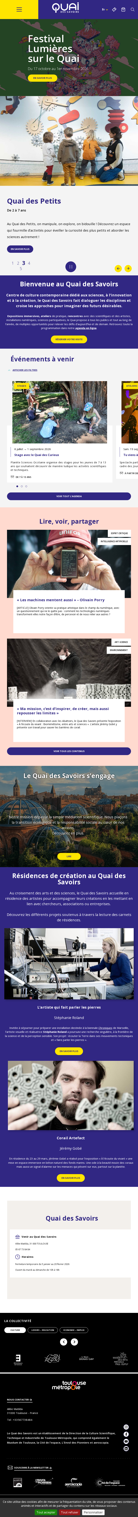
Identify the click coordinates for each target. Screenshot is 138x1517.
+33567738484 (22, 1419)
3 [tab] (23, 263)
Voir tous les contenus (69, 751)
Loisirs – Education (42, 1330)
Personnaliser (93, 1512)
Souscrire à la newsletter (31, 1467)
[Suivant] (128, 268)
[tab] (17, 486)
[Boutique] (123, 9)
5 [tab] (21, 268)
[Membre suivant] (74, 1342)
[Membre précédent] (63, 1342)
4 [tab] (29, 263)
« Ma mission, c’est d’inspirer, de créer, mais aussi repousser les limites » (63, 710)
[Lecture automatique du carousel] (70, 266)
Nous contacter (18, 1399)
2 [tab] (18, 263)
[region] (69, 816)
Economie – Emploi (73, 1330)
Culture (15, 1330)
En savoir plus (20, 249)
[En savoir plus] (18, 1483)
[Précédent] (118, 268)
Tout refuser (69, 1512)
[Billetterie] (114, 9)
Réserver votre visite (69, 339)
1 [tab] (13, 263)
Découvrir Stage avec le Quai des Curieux (59, 450)
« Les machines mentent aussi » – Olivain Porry (60, 599)
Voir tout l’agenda (69, 496)
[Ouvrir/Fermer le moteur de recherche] (132, 9)
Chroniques (105, 1028)
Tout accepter (45, 1512)
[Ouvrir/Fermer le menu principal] (19, 9)
